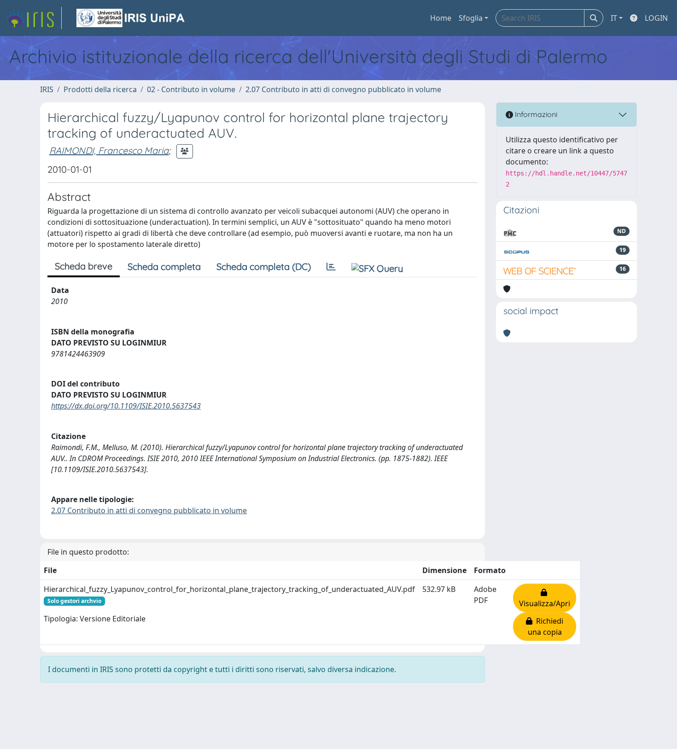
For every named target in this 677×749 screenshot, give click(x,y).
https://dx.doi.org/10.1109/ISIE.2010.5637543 (126, 406)
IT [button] (614, 18)
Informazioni (535, 114)
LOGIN (656, 18)
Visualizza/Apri (544, 598)
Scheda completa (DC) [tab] (263, 266)
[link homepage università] (131, 18)
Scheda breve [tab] (83, 266)
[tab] (331, 266)
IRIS (46, 89)
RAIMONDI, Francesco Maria (109, 150)
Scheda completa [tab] (164, 266)
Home (440, 18)
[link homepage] (34, 18)
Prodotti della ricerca (100, 89)
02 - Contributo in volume (191, 89)
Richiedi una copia (546, 626)
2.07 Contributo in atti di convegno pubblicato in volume (343, 89)
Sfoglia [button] (471, 18)
